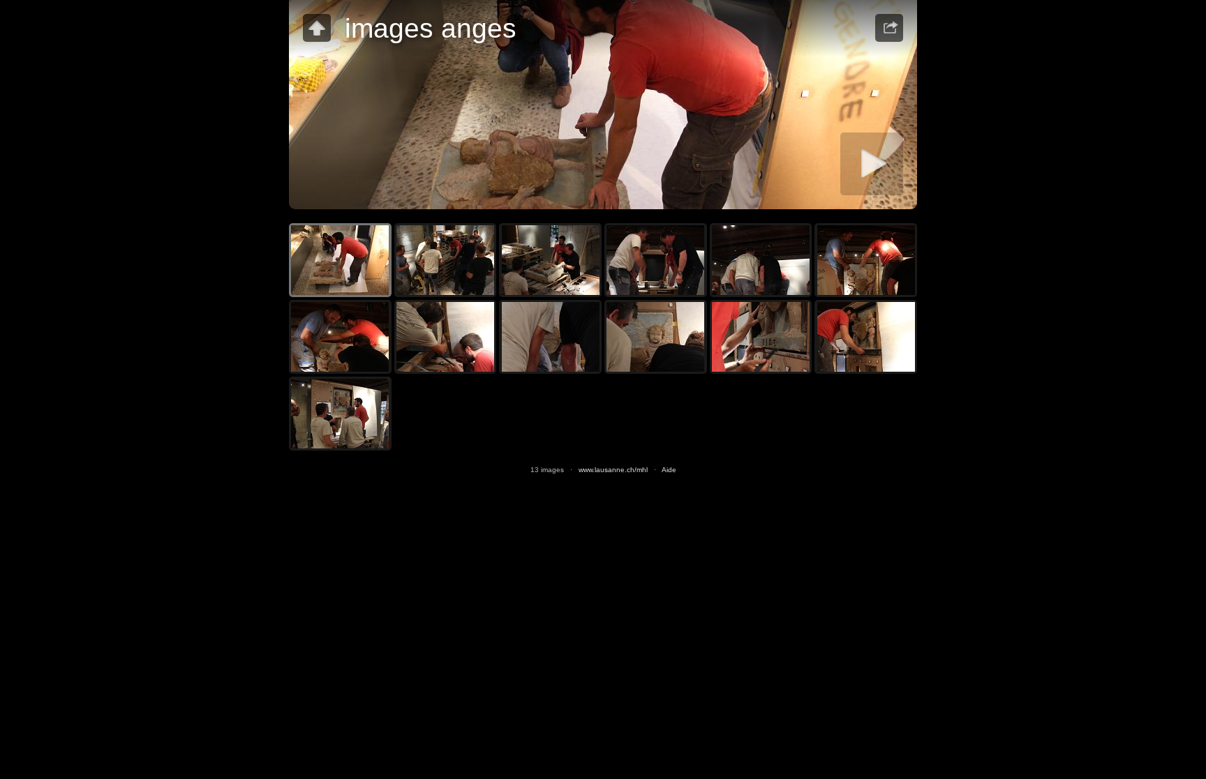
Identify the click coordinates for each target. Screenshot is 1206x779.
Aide (669, 470)
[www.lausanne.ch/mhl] (317, 28)
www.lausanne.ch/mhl (613, 470)
